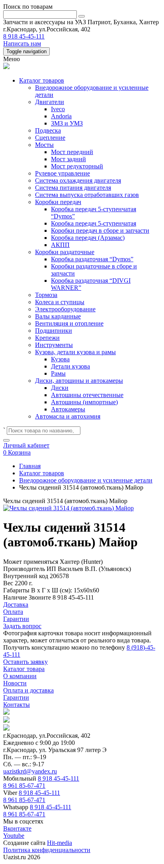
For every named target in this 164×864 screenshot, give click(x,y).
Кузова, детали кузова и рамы (75, 352)
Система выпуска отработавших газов (87, 194)
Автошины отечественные (87, 395)
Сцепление (50, 137)
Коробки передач (58, 202)
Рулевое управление (62, 173)
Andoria (61, 116)
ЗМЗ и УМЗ (67, 123)
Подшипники (53, 330)
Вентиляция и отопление (69, 323)
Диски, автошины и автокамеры (79, 380)
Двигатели (49, 101)
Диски (59, 387)
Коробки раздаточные (64, 252)
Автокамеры (68, 409)
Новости (15, 683)
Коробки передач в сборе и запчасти (100, 230)
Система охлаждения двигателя (78, 180)
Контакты (16, 704)
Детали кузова (70, 366)
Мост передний (72, 151)
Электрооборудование (65, 309)
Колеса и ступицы (59, 302)
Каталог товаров (41, 80)
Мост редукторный (77, 166)
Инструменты (54, 344)
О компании (20, 676)
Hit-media (59, 842)
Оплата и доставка (28, 690)
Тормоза (46, 294)
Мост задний (68, 159)
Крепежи (47, 337)
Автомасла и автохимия (67, 416)
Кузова (60, 359)
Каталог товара (24, 668)
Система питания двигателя (73, 187)
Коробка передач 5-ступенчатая (93, 223)
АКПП (60, 244)
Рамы (58, 373)
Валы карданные (58, 316)
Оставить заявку (25, 661)
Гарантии (16, 697)
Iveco (58, 109)
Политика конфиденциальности (46, 850)
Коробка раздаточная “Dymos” (92, 259)
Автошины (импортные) (84, 402)
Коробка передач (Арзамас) (88, 237)
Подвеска (48, 130)
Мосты (44, 144)
